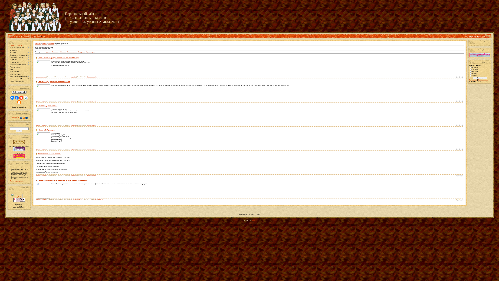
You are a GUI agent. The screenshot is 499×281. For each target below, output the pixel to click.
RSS (483, 36)
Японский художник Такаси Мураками (54, 82)
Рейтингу (63, 52)
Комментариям (72, 52)
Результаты (473, 80)
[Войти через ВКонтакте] (12, 98)
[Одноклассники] (23, 117)
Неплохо (475, 71)
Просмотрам (90, 52)
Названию (55, 52)
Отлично (475, 67)
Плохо (474, 73)
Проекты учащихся (16, 181)
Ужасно (474, 75)
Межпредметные (15, 167)
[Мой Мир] (26, 117)
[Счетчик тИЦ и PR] (19, 201)
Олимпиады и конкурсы (18, 169)
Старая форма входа (19, 107)
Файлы (44, 43)
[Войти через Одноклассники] (19, 102)
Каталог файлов (26, 36)
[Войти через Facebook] (17, 98)
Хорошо (475, 69)
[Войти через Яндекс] (21, 98)
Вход (43, 36)
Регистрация (37, 36)
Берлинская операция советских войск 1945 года (58, 58)
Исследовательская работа (49, 154)
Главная (17, 36)
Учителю (51, 43)
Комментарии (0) (91, 77)
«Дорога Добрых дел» (47, 130)
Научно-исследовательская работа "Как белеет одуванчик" (63, 180)
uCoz (253, 220)
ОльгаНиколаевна (78, 199)
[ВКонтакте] (21, 117)
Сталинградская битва (47, 106)
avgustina (73, 77)
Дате (48, 52)
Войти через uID (19, 92)
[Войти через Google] (26, 98)
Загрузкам (81, 52)
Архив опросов (483, 80)
